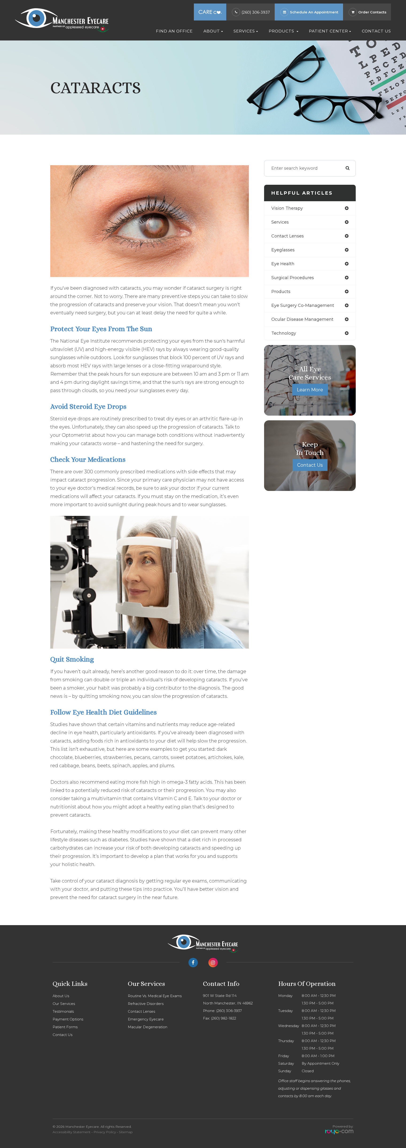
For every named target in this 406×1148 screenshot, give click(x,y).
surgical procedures (292, 277)
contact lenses (287, 236)
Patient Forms (65, 1027)
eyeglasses (283, 250)
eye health (282, 263)
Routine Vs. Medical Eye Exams (155, 996)
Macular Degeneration (147, 1027)
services (280, 222)
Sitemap (126, 1132)
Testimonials (63, 1011)
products (280, 291)
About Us (61, 996)
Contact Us (376, 30)
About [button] (211, 30)
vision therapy (287, 208)
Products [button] (282, 30)
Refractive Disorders (146, 1003)
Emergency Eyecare (146, 1019)
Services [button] (244, 30)
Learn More (310, 390)
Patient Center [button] (328, 30)
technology (283, 333)
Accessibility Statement (71, 1132)
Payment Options (68, 1019)
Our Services (64, 1003)
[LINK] (280, 6)
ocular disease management (302, 319)
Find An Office (174, 30)
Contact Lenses (141, 1011)
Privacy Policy (105, 1132)
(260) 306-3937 (256, 12)
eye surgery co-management (302, 305)
